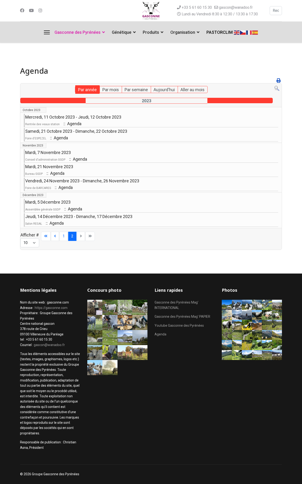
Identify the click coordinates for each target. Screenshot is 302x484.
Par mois (110, 89)
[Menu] (47, 32)
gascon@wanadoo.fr (236, 7)
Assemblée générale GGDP (42, 209)
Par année (87, 89)
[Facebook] (22, 10)
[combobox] (276, 10)
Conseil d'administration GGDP (45, 159)
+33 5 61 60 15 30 (197, 7)
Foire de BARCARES (38, 188)
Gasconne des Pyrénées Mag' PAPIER (182, 316)
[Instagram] (40, 10)
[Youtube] (31, 10)
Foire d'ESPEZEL (35, 138)
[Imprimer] (279, 80)
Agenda (160, 334)
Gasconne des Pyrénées (78, 32)
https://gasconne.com (51, 308)
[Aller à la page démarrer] (45, 236)
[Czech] (243, 32)
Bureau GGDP (34, 174)
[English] (237, 32)
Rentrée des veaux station (42, 124)
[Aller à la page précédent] (55, 236)
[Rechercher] (276, 88)
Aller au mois (192, 89)
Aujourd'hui (164, 89)
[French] (249, 32)
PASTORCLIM (219, 32)
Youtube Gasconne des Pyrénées (179, 325)
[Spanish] (255, 32)
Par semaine (136, 89)
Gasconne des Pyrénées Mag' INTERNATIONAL (176, 304)
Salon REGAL (33, 223)
